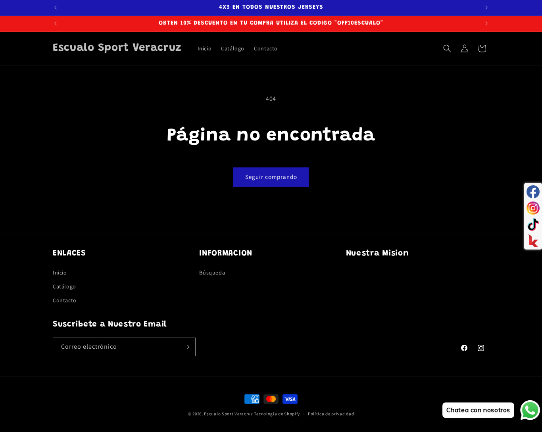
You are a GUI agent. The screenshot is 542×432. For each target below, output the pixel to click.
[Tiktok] (533, 224)
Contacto (65, 299)
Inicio (60, 272)
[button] (447, 48)
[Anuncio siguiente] (486, 7)
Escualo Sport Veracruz (228, 414)
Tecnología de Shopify (277, 414)
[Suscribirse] (186, 347)
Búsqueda (212, 272)
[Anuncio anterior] (55, 7)
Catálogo (64, 286)
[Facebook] (533, 191)
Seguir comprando (271, 176)
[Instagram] (533, 208)
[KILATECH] (533, 240)
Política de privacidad (331, 413)
